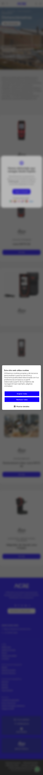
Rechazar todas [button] (22, 400)
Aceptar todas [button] (22, 394)
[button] (21, 406)
